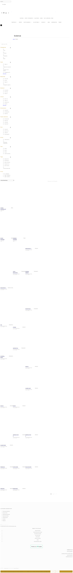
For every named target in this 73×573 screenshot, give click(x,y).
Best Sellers (7, 160)
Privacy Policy (5, 512)
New (45, 18)
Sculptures (36, 18)
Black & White (7, 162)
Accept (52, 571)
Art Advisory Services (37, 533)
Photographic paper (6, 84)
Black (6, 120)
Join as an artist (37, 535)
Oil (6, 80)
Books (41, 18)
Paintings (21, 18)
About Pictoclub (37, 530)
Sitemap (4, 520)
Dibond (6, 91)
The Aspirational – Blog (37, 541)
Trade (52, 18)
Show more (4, 73)
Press (37, 539)
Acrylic (6, 78)
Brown (6, 98)
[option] (5, 4)
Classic (6, 64)
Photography (23, 271)
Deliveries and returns (6, 514)
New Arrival (7, 165)
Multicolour (7, 102)
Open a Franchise (38, 538)
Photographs (30, 18)
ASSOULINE (7, 139)
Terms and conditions (6, 511)
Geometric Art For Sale (6, 70)
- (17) (7, 176)
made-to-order (7, 153)
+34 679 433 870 (70, 555)
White (6, 122)
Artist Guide (38, 536)
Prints (26, 18)
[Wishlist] (4, 13)
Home (14, 39)
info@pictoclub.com (69, 556)
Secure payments (5, 515)
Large (6, 132)
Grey (6, 103)
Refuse (57, 571)
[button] (6, 13)
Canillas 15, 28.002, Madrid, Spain (67, 553)
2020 (6, 148)
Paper (6, 93)
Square (6, 113)
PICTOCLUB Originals (5, 143)
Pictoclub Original (6, 168)
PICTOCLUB (6, 568)
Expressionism (7, 72)
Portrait (6, 110)
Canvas (6, 90)
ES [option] (5, 4)
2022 (6, 150)
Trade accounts (5, 517)
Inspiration (48, 18)
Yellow (6, 100)
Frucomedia (16, 568)
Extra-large (7, 134)
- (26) (7, 175)
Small (6, 129)
